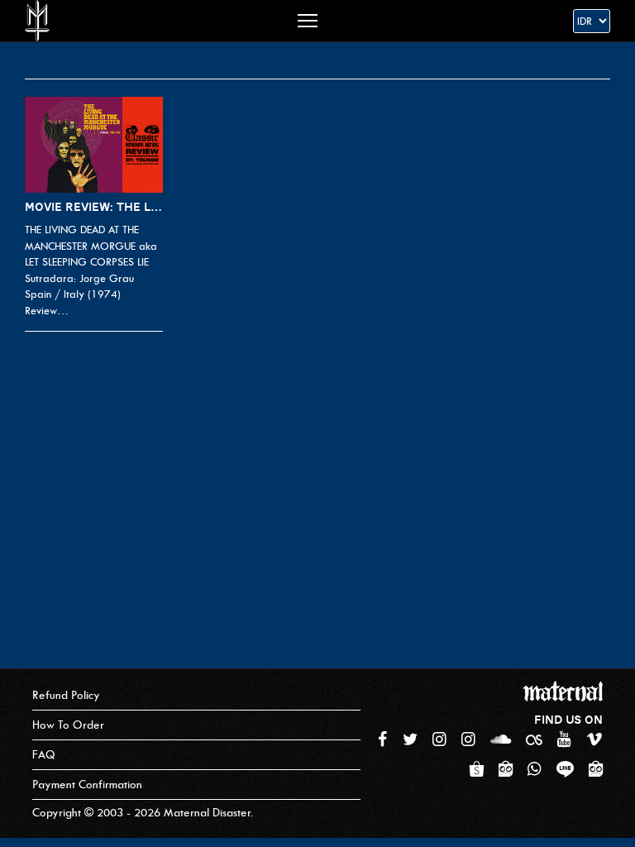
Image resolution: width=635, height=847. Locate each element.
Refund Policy (66, 695)
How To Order (68, 725)
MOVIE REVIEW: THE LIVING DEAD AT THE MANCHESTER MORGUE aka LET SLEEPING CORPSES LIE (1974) (94, 206)
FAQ (43, 755)
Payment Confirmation (87, 785)
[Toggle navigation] (308, 21)
